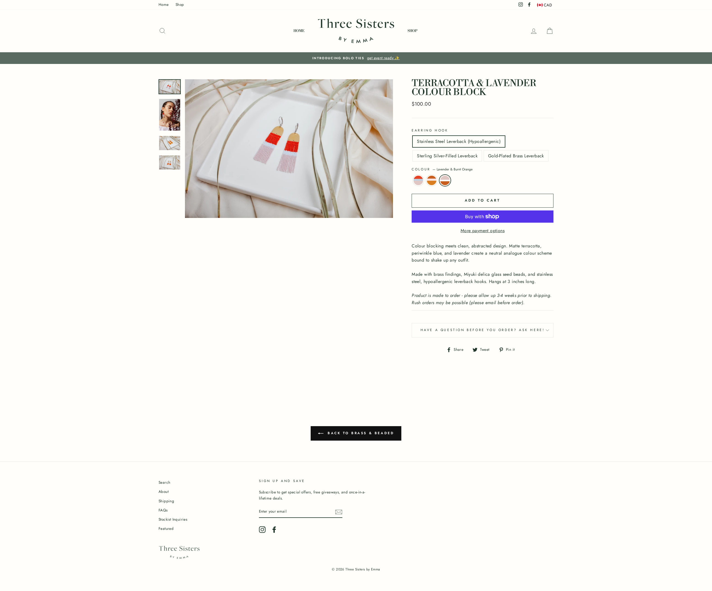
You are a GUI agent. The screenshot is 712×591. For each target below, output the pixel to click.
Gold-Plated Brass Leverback (516, 156)
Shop (179, 4)
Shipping (166, 501)
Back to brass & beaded (360, 433)
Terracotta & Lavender (418, 180)
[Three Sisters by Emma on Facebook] (274, 529)
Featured (166, 528)
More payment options (483, 230)
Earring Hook (430, 130)
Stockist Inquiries (173, 519)
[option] (356, 58)
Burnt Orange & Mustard (431, 180)
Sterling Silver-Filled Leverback (447, 156)
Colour (442, 169)
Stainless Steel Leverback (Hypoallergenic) (459, 141)
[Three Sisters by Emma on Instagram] (262, 529)
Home (164, 4)
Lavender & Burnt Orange (445, 180)
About (164, 491)
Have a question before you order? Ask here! (483, 329)
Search (164, 482)
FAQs (163, 510)
